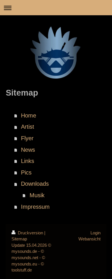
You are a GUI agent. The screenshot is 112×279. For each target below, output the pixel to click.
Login (95, 232)
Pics (26, 172)
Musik (37, 195)
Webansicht (89, 238)
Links (27, 161)
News (28, 150)
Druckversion (30, 232)
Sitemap (19, 238)
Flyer (27, 138)
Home (28, 115)
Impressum (35, 207)
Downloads (35, 184)
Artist (27, 127)
